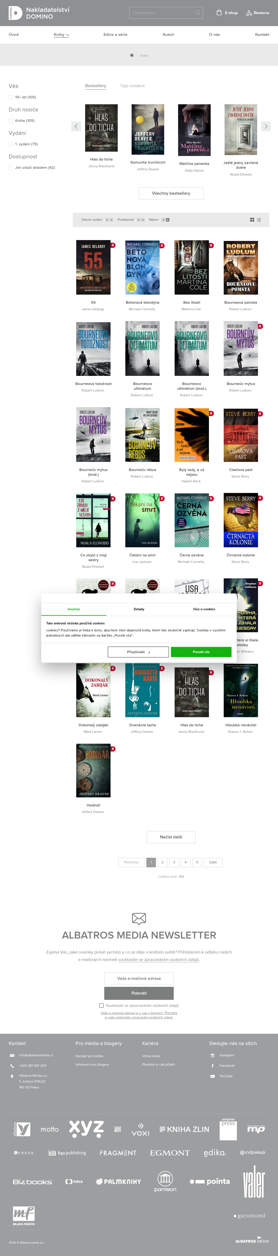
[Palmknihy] (118, 1181)
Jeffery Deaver (148, 169)
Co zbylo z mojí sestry (93, 557)
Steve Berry (240, 477)
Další (213, 862)
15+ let (25, 97)
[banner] (39, 13)
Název (154, 219)
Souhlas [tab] (74, 609)
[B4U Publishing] (67, 1153)
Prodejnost (125, 219)
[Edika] (215, 1153)
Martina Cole (191, 309)
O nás (214, 34)
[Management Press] (256, 1129)
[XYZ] (86, 1129)
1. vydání (26, 144)
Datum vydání (91, 219)
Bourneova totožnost (93, 384)
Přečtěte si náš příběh (158, 1065)
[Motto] (50, 1129)
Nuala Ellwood (241, 175)
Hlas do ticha (101, 159)
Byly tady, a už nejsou (191, 472)
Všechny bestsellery (171, 193)
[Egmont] (170, 1153)
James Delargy (93, 309)
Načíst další (171, 837)
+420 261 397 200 (32, 1066)
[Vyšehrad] (253, 1153)
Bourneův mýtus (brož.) (93, 472)
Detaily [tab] (139, 609)
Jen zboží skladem (35, 167)
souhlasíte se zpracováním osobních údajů (158, 959)
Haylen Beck (191, 481)
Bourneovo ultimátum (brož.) (191, 386)
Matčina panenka (194, 163)
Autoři (168, 34)
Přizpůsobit (136, 652)
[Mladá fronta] (24, 1215)
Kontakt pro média (89, 1056)
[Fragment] (118, 1153)
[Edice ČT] (74, 1181)
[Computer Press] (228, 1129)
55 (93, 302)
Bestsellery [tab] (95, 85)
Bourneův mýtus (241, 384)
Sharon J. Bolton (240, 732)
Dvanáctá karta (142, 725)
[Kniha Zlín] (184, 1129)
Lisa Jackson (142, 562)
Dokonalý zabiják (93, 725)
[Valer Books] (254, 1181)
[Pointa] (209, 1181)
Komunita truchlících (148, 162)
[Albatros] (22, 1129)
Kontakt (262, 34)
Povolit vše (201, 652)
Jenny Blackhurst (101, 166)
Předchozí (131, 862)
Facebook (227, 1066)
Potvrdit (139, 993)
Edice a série (115, 34)
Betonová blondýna (142, 302)
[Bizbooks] (32, 1181)
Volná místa (151, 1056)
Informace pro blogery (92, 1065)
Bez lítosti (191, 302)
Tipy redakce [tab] (132, 85)
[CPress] (24, 1153)
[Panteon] (165, 1181)
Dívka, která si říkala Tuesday (240, 642)
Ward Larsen (93, 732)
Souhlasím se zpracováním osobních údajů (142, 1005)
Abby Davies (194, 171)
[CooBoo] (117, 1129)
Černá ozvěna (192, 555)
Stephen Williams (240, 652)
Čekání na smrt (142, 555)
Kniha (25, 120)
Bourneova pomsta (240, 302)
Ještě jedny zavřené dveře (240, 165)
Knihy (60, 34)
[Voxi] (140, 1129)
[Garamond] (249, 1215)
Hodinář (93, 805)
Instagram (227, 1055)
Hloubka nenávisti (240, 725)
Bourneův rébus (142, 470)
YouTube (226, 1076)
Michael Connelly (142, 309)
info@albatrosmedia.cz (36, 1055)
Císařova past (241, 470)
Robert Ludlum (240, 309)
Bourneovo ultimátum (142, 386)
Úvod (14, 34)
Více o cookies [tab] (204, 609)
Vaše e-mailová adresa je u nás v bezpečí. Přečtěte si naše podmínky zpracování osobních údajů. (139, 1015)
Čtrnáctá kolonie (241, 555)
